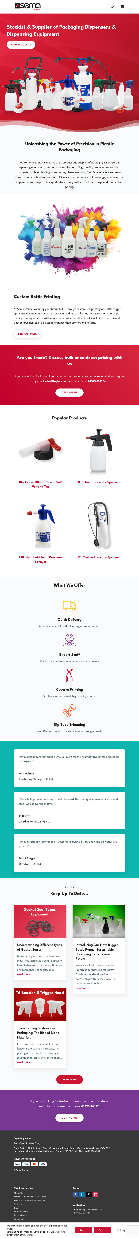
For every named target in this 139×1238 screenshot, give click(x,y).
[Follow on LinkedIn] (82, 1194)
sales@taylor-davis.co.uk (60, 381)
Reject (102, 1230)
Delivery (18, 1204)
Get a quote (69, 392)
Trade (16, 1208)
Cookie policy (20, 1219)
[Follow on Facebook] (75, 1194)
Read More (69, 1079)
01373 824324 (83, 1212)
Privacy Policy (20, 1215)
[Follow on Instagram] (95, 1194)
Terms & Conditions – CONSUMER (30, 1197)
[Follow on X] (89, 1194)
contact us (69, 1117)
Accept (83, 1230)
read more (24, 974)
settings (29, 1234)
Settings (121, 1230)
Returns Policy (21, 1211)
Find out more (27, 334)
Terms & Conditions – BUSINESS (29, 1200)
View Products (21, 44)
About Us (18, 1193)
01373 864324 (97, 381)
